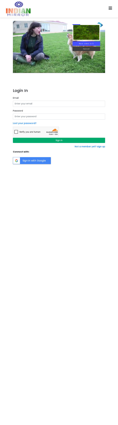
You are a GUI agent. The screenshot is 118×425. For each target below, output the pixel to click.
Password (18, 110)
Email (16, 97)
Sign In (59, 140)
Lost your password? (24, 123)
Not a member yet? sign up (90, 146)
